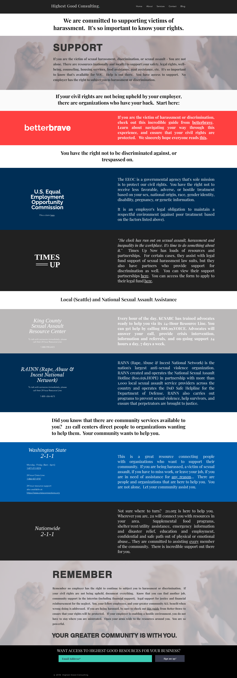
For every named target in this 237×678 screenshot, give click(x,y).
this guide (153, 608)
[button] (161, 6)
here (52, 215)
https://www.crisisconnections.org (43, 492)
